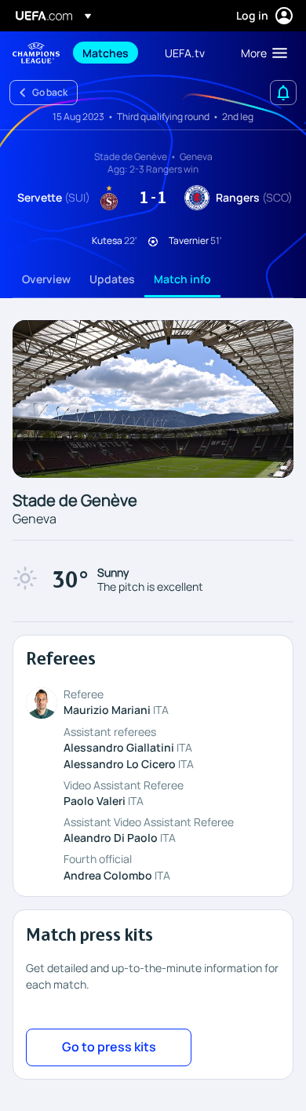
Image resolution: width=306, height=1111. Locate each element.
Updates (112, 279)
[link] (105, 52)
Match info (182, 279)
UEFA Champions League (36, 53)
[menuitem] (110, 52)
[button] (260, 52)
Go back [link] (49, 92)
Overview (46, 279)
